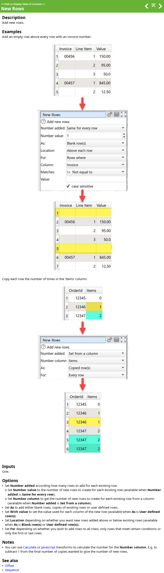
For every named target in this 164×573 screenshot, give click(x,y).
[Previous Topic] (146, 7)
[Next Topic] (160, 7)
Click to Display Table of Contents (23, 4)
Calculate (29, 547)
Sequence (12, 570)
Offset (9, 565)
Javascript (48, 547)
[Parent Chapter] (153, 7)
